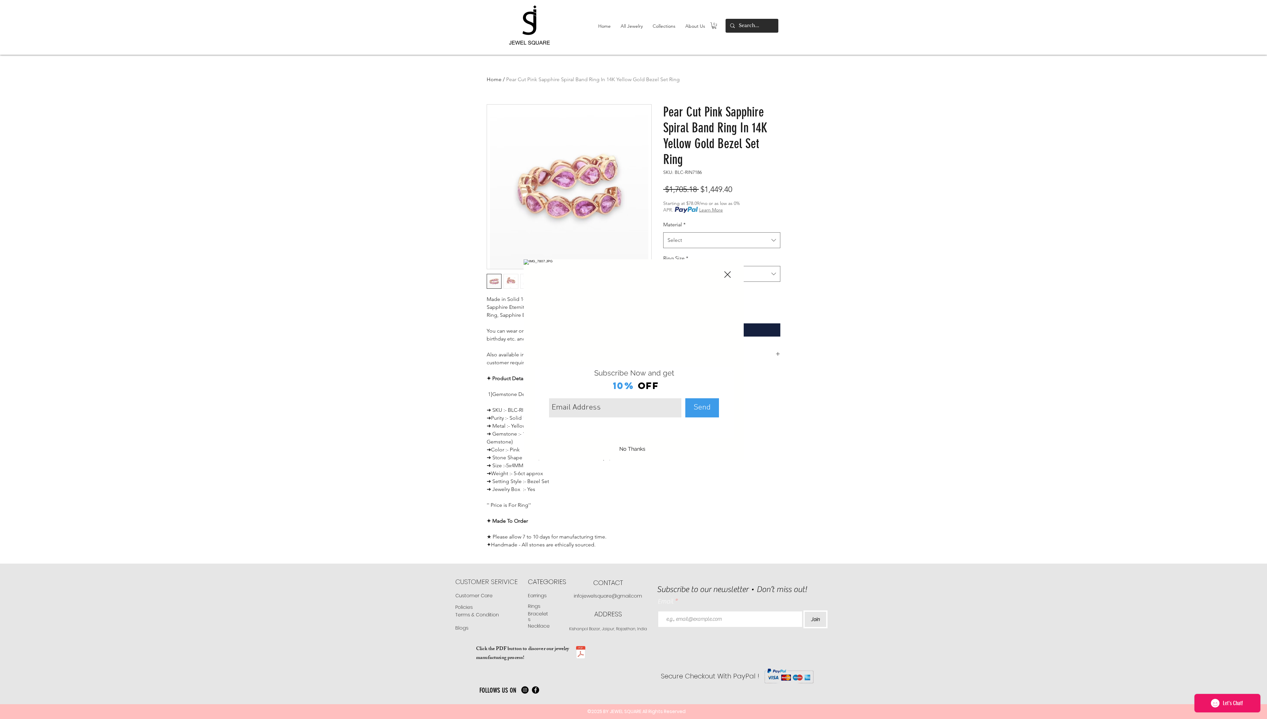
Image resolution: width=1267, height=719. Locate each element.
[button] (727, 274)
